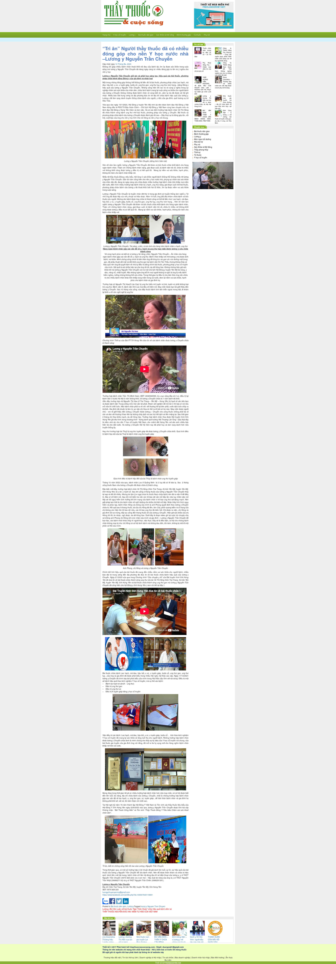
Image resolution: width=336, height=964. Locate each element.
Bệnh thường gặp (184, 35)
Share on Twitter (119, 901)
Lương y (132, 35)
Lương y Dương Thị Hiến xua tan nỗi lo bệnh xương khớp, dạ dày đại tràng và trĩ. (203, 101)
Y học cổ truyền (119, 35)
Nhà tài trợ (198, 141)
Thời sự (197, 152)
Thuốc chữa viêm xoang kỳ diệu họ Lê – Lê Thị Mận (203, 52)
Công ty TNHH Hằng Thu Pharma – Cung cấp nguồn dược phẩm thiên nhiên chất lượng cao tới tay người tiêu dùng (223, 54)
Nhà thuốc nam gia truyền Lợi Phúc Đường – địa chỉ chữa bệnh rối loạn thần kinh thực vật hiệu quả (223, 102)
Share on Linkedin (126, 901)
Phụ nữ (207, 35)
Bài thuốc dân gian (145, 35)
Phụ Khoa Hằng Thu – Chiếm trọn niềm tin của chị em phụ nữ (203, 67)
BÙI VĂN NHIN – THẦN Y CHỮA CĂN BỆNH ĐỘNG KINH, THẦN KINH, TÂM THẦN (203, 116)
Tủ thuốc (197, 35)
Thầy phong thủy (201, 149)
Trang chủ (106, 35)
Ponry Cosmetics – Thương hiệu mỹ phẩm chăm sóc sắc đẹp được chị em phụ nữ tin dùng (223, 82)
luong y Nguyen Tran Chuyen (153, 906)
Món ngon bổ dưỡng (202, 139)
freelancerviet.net (173, 962)
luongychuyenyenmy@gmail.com (116, 892)
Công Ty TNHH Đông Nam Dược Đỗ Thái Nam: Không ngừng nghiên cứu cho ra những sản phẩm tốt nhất (223, 69)
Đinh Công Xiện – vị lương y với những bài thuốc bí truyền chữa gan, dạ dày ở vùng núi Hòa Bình (223, 117)
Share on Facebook (112, 901)
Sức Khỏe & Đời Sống (165, 35)
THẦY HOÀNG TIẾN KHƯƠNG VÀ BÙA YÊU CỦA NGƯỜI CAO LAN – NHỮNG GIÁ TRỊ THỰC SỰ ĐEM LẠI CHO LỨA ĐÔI (203, 85)
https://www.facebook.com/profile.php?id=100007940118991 (128, 894)
